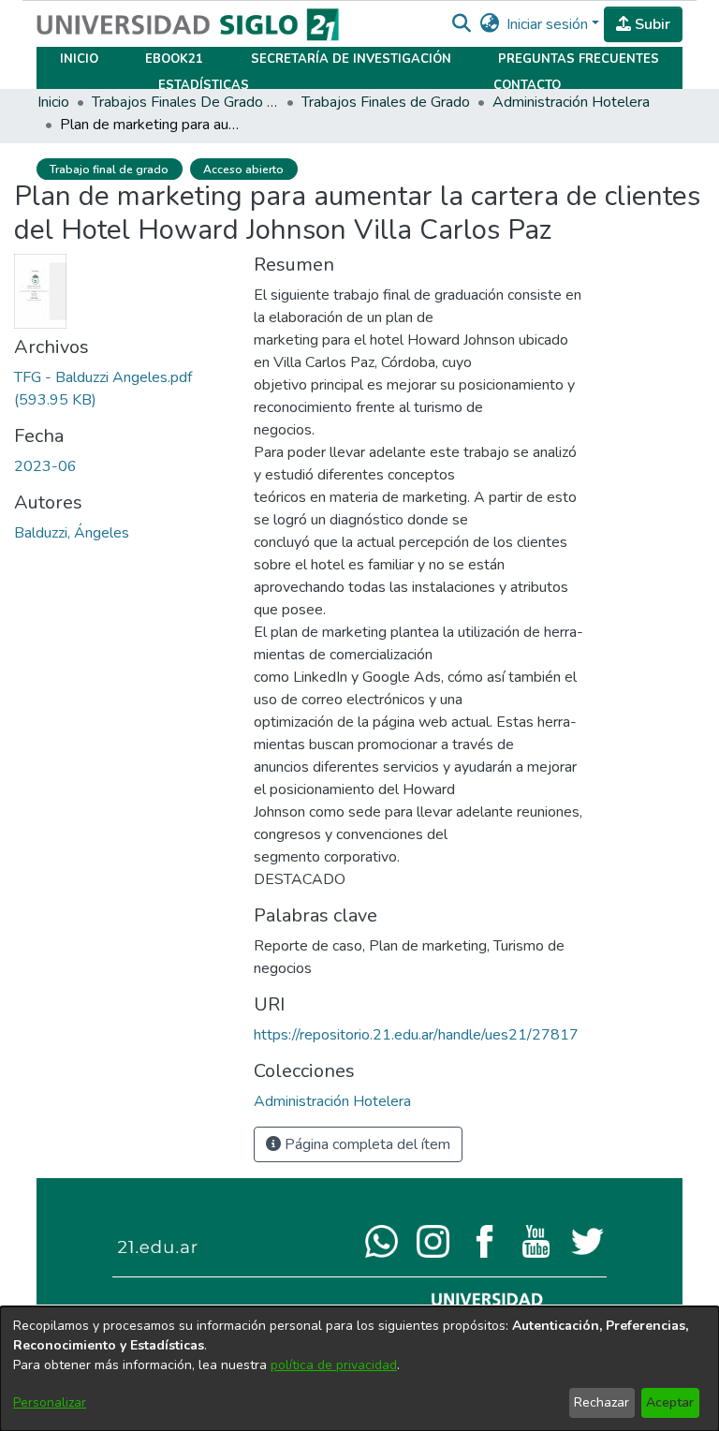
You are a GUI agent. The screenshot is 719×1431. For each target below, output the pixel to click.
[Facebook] (484, 1240)
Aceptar (670, 1402)
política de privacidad (334, 1365)
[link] (332, 1101)
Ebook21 (174, 59)
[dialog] (359, 1368)
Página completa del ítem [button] (365, 1144)
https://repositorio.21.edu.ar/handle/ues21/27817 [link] (416, 1035)
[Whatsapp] (381, 1240)
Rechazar (601, 1402)
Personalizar (49, 1402)
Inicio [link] (53, 102)
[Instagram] (433, 1240)
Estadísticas (203, 85)
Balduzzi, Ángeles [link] (71, 533)
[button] (461, 24)
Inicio (79, 59)
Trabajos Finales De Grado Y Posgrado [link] (185, 102)
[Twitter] (587, 1240)
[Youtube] (536, 1240)
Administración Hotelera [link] (571, 102)
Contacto (527, 85)
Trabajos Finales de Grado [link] (385, 102)
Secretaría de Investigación (351, 59)
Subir (650, 24)
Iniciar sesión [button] (549, 24)
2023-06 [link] (45, 466)
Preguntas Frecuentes (578, 59)
